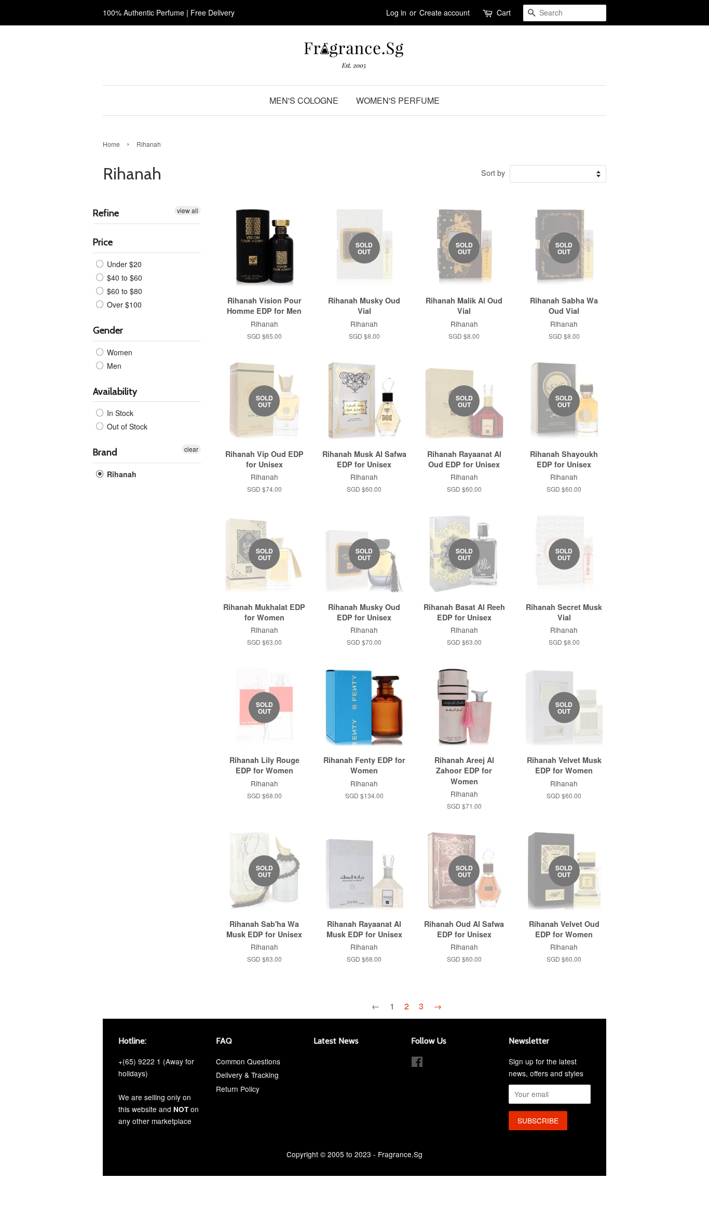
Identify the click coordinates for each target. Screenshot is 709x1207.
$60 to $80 (123, 291)
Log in (396, 12)
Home (111, 144)
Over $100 (123, 304)
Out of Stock (126, 426)
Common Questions (248, 1061)
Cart (504, 12)
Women (118, 352)
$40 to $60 (123, 277)
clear (191, 449)
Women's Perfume (398, 100)
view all (187, 210)
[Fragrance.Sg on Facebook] (417, 1063)
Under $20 (123, 264)
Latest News (336, 1041)
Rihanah (121, 474)
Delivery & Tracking (247, 1075)
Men (113, 365)
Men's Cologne (303, 100)
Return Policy (238, 1089)
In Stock (119, 413)
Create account (444, 12)
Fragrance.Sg (400, 1154)
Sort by (493, 172)
